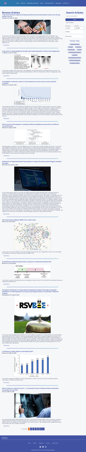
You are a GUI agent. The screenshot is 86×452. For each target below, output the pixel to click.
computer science (75, 63)
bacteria (75, 55)
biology (71, 47)
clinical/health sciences (75, 57)
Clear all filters (70, 22)
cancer (79, 49)
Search (74, 19)
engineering (71, 49)
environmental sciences (75, 52)
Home (17, 3)
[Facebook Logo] (43, 447)
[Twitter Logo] (40, 447)
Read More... (6, 45)
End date (77, 25)
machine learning (75, 44)
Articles (23, 3)
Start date (67, 25)
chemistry (78, 47)
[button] (33, 3)
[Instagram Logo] (45, 447)
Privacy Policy (55, 443)
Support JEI (41, 443)
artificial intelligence (75, 60)
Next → (42, 429)
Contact (47, 443)
